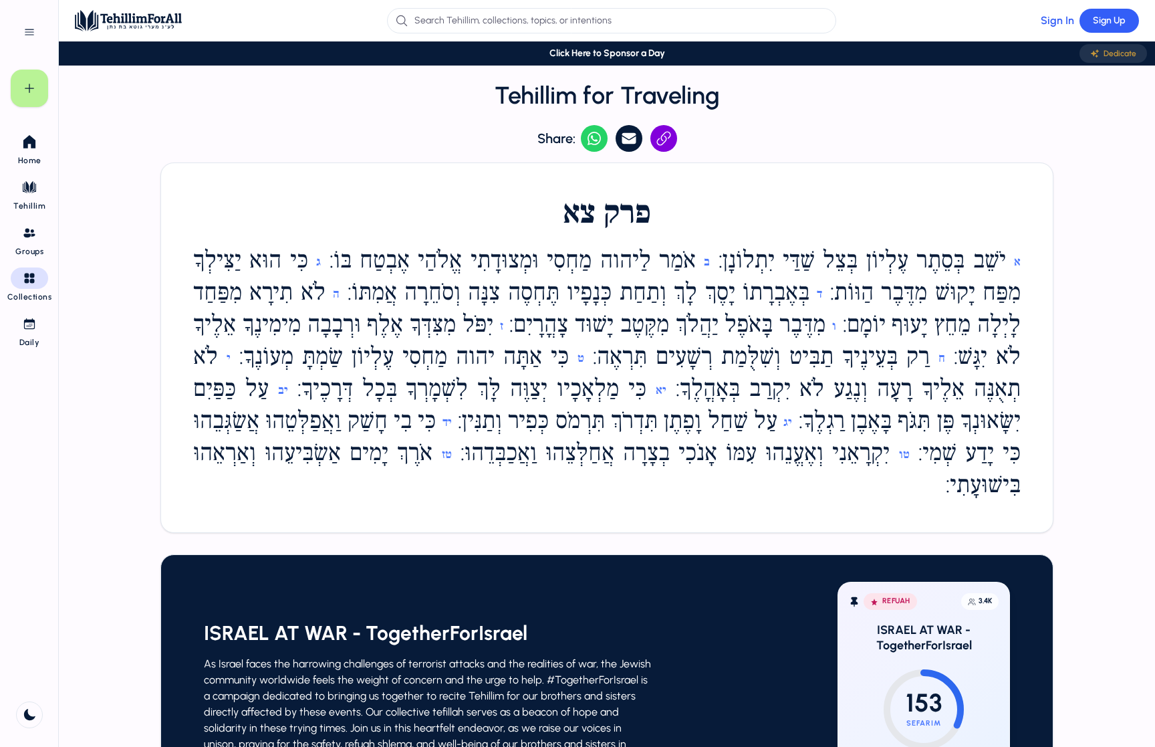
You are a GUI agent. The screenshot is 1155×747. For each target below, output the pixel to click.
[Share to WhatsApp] (594, 138)
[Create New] (29, 88)
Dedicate (1120, 53)
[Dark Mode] (29, 715)
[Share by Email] (629, 138)
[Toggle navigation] (29, 32)
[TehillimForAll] (128, 20)
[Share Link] (663, 138)
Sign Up (1109, 20)
